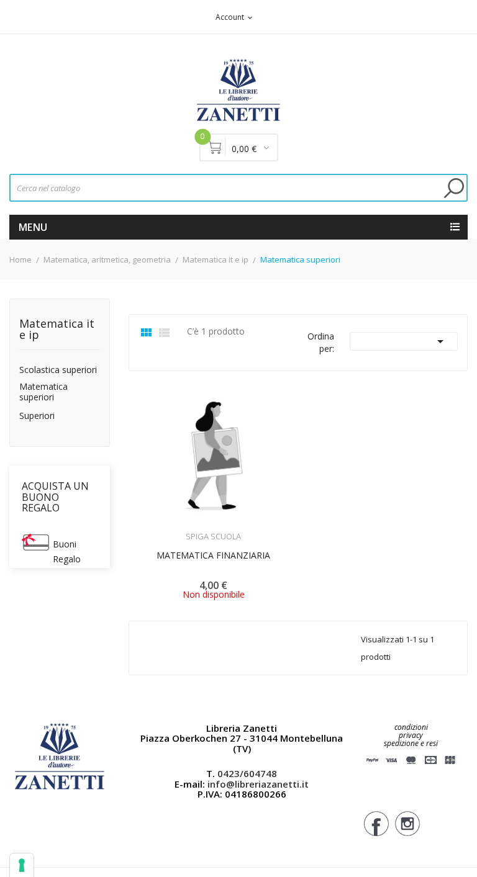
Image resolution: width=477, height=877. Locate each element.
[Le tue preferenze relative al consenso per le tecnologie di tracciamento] (22, 865)
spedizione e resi (411, 744)
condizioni (411, 727)
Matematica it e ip (56, 330)
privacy (411, 735)
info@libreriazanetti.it (258, 784)
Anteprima (179, 529)
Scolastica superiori (58, 370)
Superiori (37, 416)
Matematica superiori (43, 392)
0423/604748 (247, 773)
